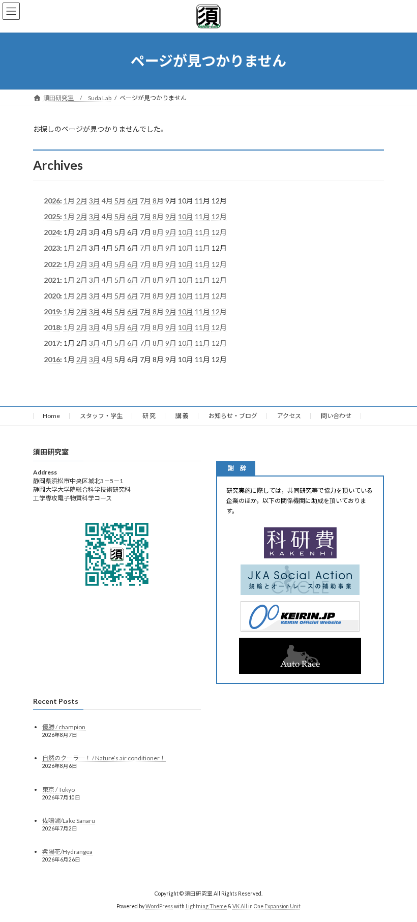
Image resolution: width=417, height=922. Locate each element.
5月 (120, 200)
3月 (94, 200)
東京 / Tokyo (58, 789)
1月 (69, 200)
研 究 (149, 416)
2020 (52, 295)
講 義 (182, 416)
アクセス (289, 416)
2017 (52, 343)
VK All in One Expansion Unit (266, 906)
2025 (52, 216)
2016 (52, 358)
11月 (202, 216)
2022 (52, 263)
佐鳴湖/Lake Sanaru (68, 820)
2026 (52, 200)
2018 (52, 327)
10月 (185, 216)
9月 (170, 216)
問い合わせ (336, 416)
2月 (81, 200)
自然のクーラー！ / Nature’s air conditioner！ (104, 758)
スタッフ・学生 (101, 416)
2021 (52, 280)
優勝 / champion (63, 727)
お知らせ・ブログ (232, 416)
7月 (145, 200)
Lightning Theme (206, 906)
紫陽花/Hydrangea (67, 851)
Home (51, 416)
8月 (158, 200)
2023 (52, 248)
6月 (132, 200)
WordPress (159, 906)
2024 (52, 232)
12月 (219, 216)
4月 (107, 200)
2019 (52, 311)
